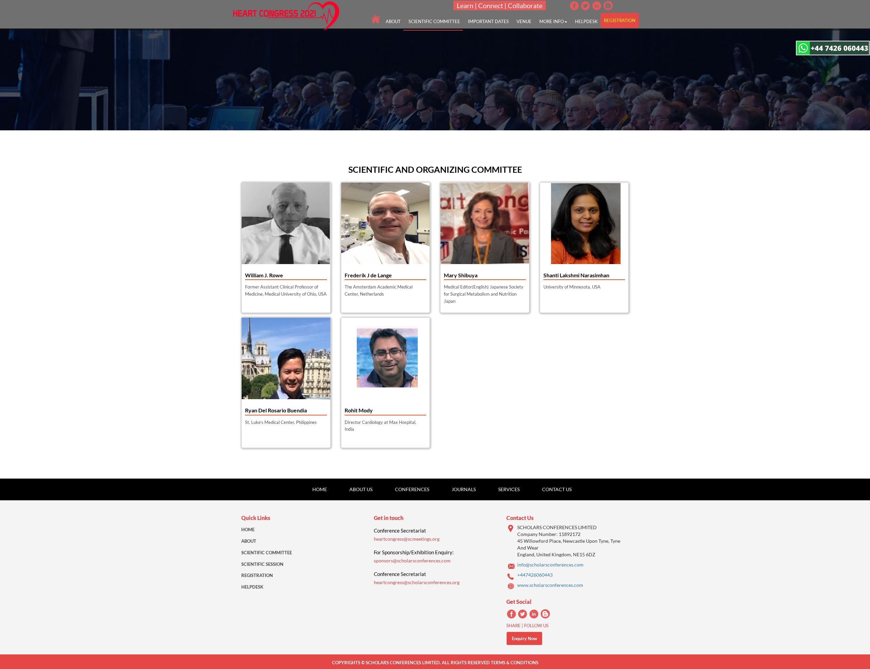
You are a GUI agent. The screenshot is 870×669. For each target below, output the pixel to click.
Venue (524, 21)
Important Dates (488, 21)
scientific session (262, 564)
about (393, 21)
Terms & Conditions (514, 662)
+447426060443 (535, 575)
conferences (412, 489)
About (248, 541)
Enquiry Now (524, 638)
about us (360, 489)
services (509, 489)
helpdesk (586, 21)
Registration (257, 575)
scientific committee (434, 21)
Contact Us (557, 489)
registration (620, 20)
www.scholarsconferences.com (550, 585)
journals (464, 489)
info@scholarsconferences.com (550, 565)
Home (319, 489)
